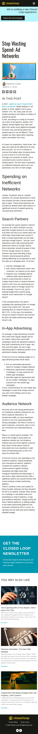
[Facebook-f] (20, 730)
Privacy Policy (13, 722)
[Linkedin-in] (17, 730)
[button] (3, 91)
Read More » (4, 622)
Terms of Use (25, 722)
